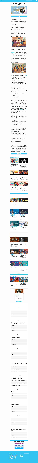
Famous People (21, 214)
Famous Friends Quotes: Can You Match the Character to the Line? (23, 165)
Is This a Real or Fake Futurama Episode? (23, 267)
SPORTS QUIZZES (15, 455)
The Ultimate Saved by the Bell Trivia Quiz (14, 165)
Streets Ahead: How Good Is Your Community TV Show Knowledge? (23, 228)
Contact (21, 454)
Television (12, 18)
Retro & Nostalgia (12, 163)
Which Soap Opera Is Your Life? (23, 256)
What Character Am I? (13, 215)
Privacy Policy (21, 455)
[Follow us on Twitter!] (36, 453)
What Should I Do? (22, 215)
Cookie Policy (21, 457)
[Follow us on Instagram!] (35, 453)
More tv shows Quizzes (19, 273)
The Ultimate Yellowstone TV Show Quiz (14, 256)
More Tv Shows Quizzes (14, 236)
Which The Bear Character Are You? (23, 204)
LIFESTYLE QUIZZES (11, 453)
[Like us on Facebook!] (33, 453)
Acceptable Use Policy (22, 458)
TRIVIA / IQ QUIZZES (11, 456)
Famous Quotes (21, 163)
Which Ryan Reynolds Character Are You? (14, 204)
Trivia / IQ (14, 254)
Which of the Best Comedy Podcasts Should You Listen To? (23, 217)
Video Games (15, 457)
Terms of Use (21, 456)
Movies (11, 214)
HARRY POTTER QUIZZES (15, 458)
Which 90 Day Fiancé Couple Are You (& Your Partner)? (14, 285)
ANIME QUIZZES (15, 456)
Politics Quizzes (11, 455)
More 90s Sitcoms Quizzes (14, 157)
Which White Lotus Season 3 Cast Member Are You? (18, 296)
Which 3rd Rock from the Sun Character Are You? (23, 178)
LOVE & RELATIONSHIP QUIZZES (11, 458)
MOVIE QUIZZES (15, 453)
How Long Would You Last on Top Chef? (23, 244)
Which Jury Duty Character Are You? (14, 228)
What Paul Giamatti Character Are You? (14, 267)
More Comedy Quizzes (13, 196)
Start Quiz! (19, 16)
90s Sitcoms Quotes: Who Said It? (23, 189)
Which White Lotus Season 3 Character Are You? (14, 244)
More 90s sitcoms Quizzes (19, 194)
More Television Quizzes (14, 276)
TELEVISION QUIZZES (11, 454)
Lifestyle (24, 214)
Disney (10, 457)
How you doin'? (21, 109)
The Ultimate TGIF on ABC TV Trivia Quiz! (14, 188)
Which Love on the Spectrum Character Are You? (23, 284)
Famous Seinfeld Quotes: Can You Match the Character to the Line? (14, 177)
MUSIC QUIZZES (15, 454)
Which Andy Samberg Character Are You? (14, 217)
